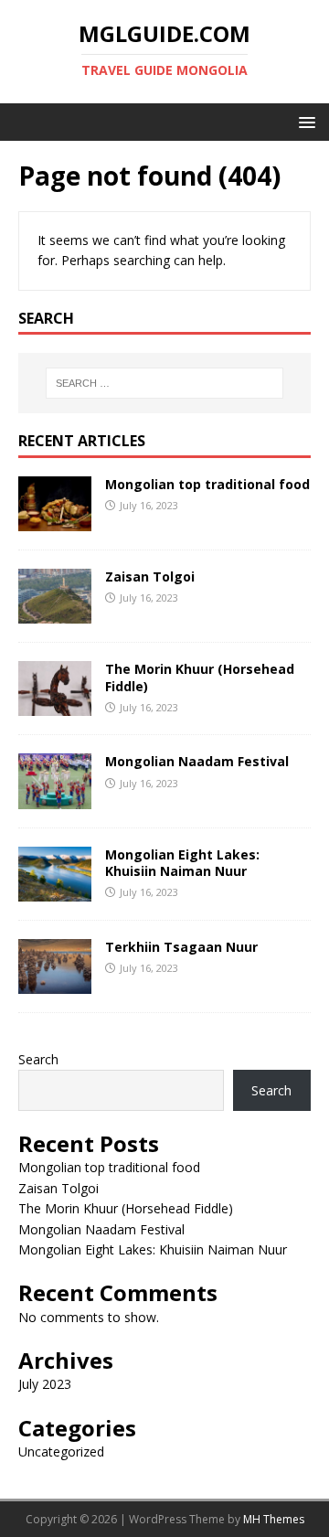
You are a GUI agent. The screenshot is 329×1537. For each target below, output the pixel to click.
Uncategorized (61, 1451)
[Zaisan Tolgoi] (54, 613)
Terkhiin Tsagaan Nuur (181, 946)
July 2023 (44, 1384)
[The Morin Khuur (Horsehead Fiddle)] (54, 705)
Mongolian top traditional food (207, 484)
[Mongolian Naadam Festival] (54, 797)
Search (38, 1059)
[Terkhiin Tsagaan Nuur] (54, 982)
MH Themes (273, 1519)
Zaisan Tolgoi (150, 576)
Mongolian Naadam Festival (197, 761)
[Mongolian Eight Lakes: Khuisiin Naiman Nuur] (54, 890)
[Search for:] (164, 383)
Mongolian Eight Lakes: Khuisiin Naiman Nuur (182, 863)
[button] (303, 121)
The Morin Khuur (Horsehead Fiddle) (199, 677)
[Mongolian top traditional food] (54, 520)
